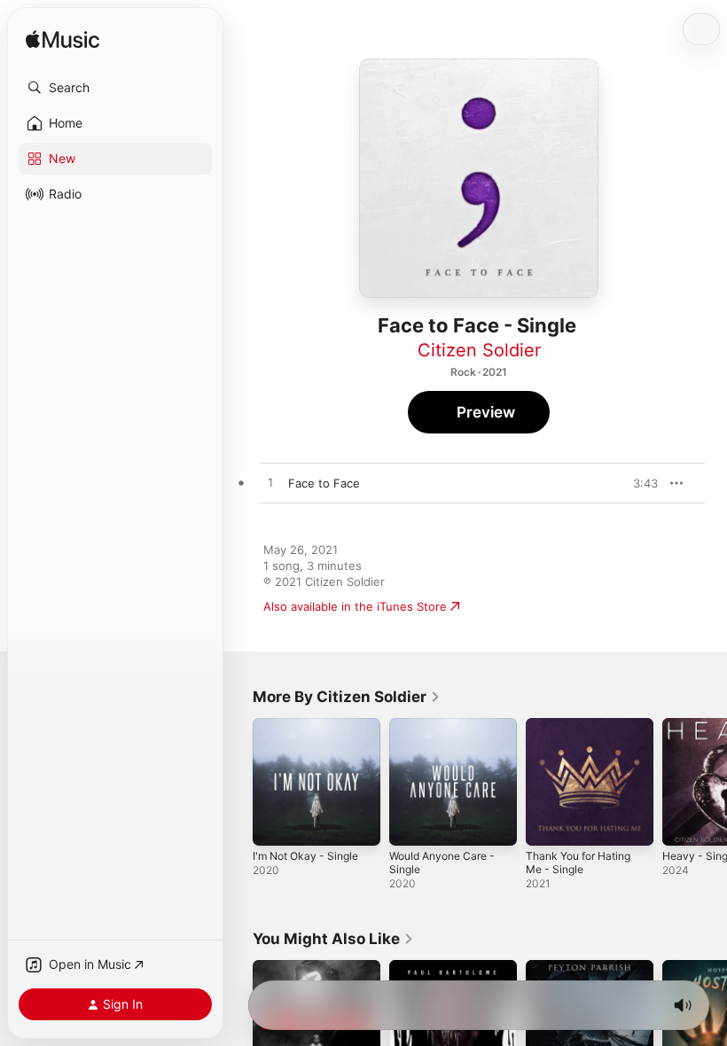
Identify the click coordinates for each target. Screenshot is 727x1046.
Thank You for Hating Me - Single (578, 862)
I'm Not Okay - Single (305, 856)
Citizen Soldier (479, 350)
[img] (62, 40)
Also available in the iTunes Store (355, 606)
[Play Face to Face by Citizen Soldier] (270, 483)
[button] (115, 88)
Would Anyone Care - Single (442, 862)
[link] (347, 696)
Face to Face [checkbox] (324, 483)
